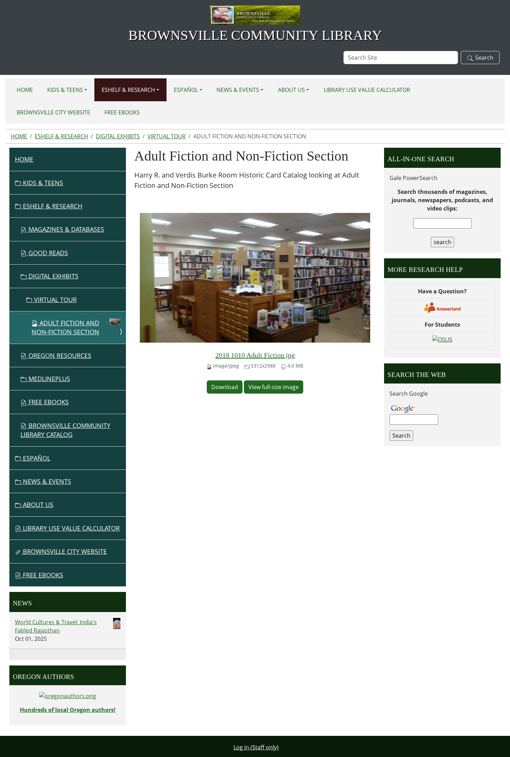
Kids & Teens (65, 90)
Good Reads (47, 253)
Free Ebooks (48, 402)
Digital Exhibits (118, 136)
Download (224, 387)
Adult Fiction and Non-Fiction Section (65, 327)
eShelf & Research (128, 90)
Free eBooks (122, 112)
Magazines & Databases (65, 229)
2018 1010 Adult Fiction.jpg (255, 355)
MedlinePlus (48, 379)
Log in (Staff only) (256, 747)
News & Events (237, 90)
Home (25, 90)
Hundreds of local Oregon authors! (68, 710)
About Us (291, 90)
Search (484, 57)
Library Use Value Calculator (367, 90)
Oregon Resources (59, 355)
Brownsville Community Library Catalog (65, 430)
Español (186, 90)
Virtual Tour (166, 136)
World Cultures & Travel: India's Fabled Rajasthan (56, 626)
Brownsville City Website (53, 112)
